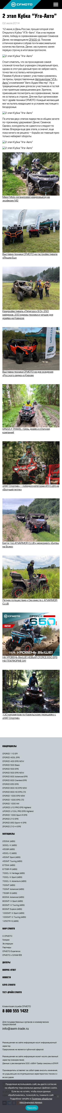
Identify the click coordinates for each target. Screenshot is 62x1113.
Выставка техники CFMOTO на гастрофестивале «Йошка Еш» (30, 256)
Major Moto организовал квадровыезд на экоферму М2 (26, 199)
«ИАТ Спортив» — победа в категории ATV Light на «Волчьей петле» (30, 488)
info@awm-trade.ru (15, 1028)
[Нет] (57, 1096)
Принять (32, 1107)
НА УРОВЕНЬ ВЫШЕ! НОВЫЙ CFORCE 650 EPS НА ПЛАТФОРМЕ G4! (29, 659)
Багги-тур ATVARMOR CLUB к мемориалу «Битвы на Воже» (30, 545)
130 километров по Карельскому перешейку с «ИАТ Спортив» (29, 716)
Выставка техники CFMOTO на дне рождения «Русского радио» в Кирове (27, 373)
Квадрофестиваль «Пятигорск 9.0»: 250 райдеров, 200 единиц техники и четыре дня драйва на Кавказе (27, 315)
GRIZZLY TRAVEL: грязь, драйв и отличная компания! (26, 431)
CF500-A (34, 39)
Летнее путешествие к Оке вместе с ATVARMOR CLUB (29, 602)
